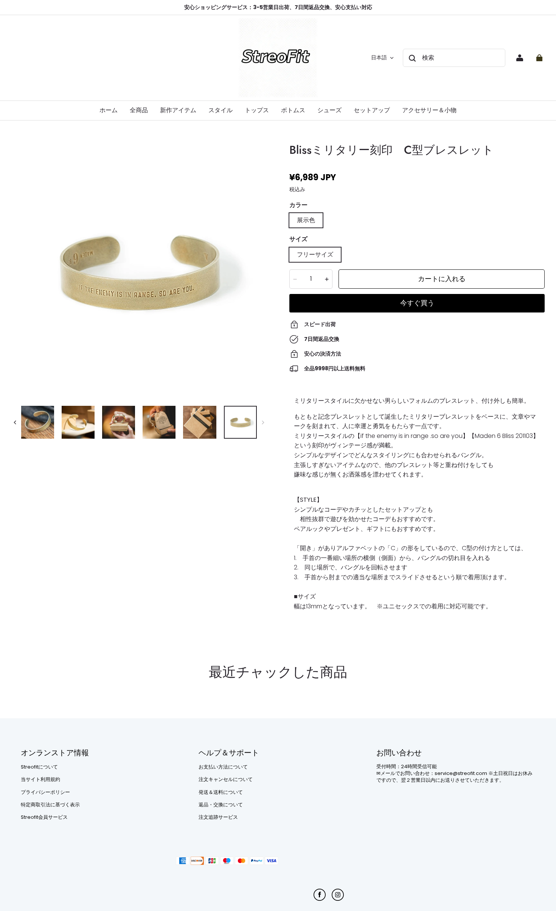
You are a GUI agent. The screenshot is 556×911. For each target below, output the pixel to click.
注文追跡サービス (218, 817)
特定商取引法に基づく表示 (50, 804)
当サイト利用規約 (40, 779)
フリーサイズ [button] (315, 254)
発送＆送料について (221, 792)
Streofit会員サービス (44, 817)
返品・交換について (221, 804)
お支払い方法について (223, 767)
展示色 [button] (306, 220)
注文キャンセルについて (226, 779)
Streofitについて (39, 767)
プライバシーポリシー (45, 792)
